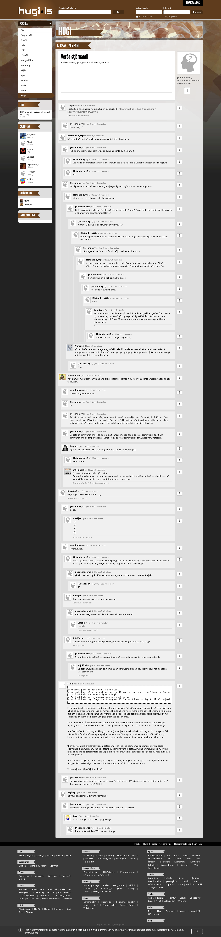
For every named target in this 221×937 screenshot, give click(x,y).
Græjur (183, 898)
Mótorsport (153, 914)
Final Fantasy (38, 892)
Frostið (137, 844)
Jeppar (183, 911)
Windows (182, 901)
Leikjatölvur (195, 898)
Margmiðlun (27, 60)
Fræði (24, 40)
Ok (197, 931)
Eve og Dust (24, 892)
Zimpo (70, 105)
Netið (158, 901)
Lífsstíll (24, 55)
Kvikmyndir (106, 902)
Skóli (69, 909)
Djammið (87, 855)
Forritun (172, 898)
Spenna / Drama (127, 905)
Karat (75, 816)
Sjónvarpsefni (109, 905)
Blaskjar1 (72, 491)
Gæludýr (40, 855)
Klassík (185, 881)
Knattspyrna (179, 861)
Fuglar (30, 855)
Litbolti (151, 865)
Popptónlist (170, 884)
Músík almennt (154, 884)
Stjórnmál (54, 865)
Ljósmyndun (89, 875)
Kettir (68, 855)
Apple (151, 898)
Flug (159, 911)
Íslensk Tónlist (154, 881)
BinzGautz (99, 310)
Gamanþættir (89, 902)
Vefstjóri (28, 204)
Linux (150, 901)
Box (168, 855)
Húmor (47, 909)
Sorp (21, 912)
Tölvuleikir (67, 898)
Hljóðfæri (195, 878)
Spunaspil (23, 898)
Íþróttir (151, 861)
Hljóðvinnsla (109, 872)
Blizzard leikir (38, 889)
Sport (23, 75)
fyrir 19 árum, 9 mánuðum (84, 105)
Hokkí (197, 858)
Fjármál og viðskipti (38, 865)
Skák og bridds (167, 865)
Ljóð (96, 888)
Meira (22, 117)
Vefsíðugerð (103, 875)
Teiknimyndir (89, 908)
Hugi (23, 95)
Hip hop (181, 878)
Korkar (61, 45)
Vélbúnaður (169, 901)
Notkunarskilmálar (182, 844)
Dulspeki (99, 855)
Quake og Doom (62, 895)
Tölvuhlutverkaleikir (51, 898)
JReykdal (31, 134)
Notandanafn (142, 8)
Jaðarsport (165, 861)
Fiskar (21, 855)
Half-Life (51, 892)
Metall (196, 881)
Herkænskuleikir (65, 892)
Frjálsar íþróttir (155, 858)
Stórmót (184, 865)
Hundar (59, 855)
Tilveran (29, 912)
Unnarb (30, 156)
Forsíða (24, 24)
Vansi (78, 346)
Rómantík (58, 909)
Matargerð (121, 858)
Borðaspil (52, 889)
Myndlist (119, 888)
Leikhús (86, 888)
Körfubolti (195, 861)
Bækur (106, 885)
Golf (168, 858)
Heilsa (135, 855)
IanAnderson (74, 375)
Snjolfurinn (78, 638)
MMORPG (44, 895)
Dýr (22, 30)
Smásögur (131, 888)
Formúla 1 (170, 911)
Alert (29, 141)
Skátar (133, 858)
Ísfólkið (132, 885)
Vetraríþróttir (154, 868)
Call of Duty (65, 889)
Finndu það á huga (67, 8)
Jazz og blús (171, 881)
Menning (25, 65)
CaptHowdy (33, 164)
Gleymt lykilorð (170, 16)
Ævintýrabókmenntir (102, 891)
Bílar (150, 911)
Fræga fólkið (123, 855)
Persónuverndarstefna (161, 844)
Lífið (23, 50)
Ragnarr (74, 446)
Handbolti (178, 858)
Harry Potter (119, 885)
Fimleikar (196, 855)
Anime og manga (91, 885)
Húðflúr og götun (105, 858)
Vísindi (22, 879)
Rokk (200, 884)
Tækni (24, 85)
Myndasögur (106, 888)
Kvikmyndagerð (127, 872)
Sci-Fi (96, 905)
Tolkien (86, 891)
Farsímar (161, 898)
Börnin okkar (25, 909)
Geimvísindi (24, 876)
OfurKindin (78, 469)
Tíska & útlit (88, 861)
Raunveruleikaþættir (125, 902)
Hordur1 (31, 171)
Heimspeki (39, 876)
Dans (185, 855)
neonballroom (77, 390)
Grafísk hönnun (90, 872)
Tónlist (24, 80)
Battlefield (23, 889)
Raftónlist (190, 884)
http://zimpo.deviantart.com (78, 116)
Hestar (50, 855)
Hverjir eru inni (27, 215)
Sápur (86, 905)
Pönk (180, 884)
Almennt (74, 45)
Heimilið (89, 858)
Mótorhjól (195, 911)
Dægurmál (26, 35)
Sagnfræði (52, 876)
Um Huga (198, 844)
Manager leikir (28, 895)
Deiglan (22, 865)
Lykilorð (167, 8)
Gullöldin (168, 878)
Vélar (23, 90)
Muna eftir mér (146, 16)
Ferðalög (110, 855)
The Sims (35, 898)
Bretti (176, 855)
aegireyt (71, 792)
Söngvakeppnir (157, 887)
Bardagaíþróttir (155, 855)
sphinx (30, 179)
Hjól (189, 858)
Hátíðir (37, 909)
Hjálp (145, 844)
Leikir (24, 45)
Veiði (196, 865)
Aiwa (26, 200)
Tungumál (66, 876)
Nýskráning (193, 3)
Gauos (30, 149)
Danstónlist (153, 878)
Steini (70, 683)
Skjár (23, 70)
